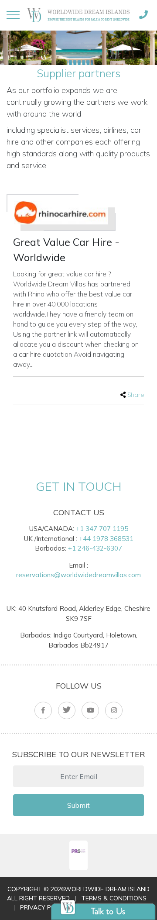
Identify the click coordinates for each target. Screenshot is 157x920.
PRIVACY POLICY (44, 907)
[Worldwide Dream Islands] (78, 14)
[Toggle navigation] (13, 15)
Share (135, 395)
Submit (78, 805)
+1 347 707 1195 (102, 528)
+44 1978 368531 (106, 538)
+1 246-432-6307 (95, 548)
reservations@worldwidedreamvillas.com (78, 575)
